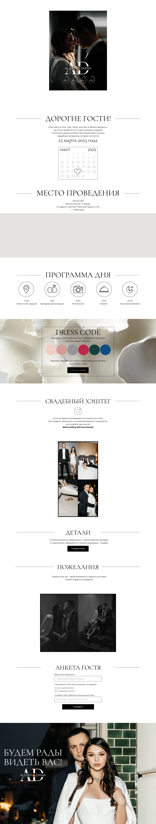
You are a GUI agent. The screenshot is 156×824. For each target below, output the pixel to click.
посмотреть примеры (78, 370)
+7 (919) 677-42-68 (78, 548)
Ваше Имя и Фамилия (64, 675)
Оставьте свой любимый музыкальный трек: (74, 695)
